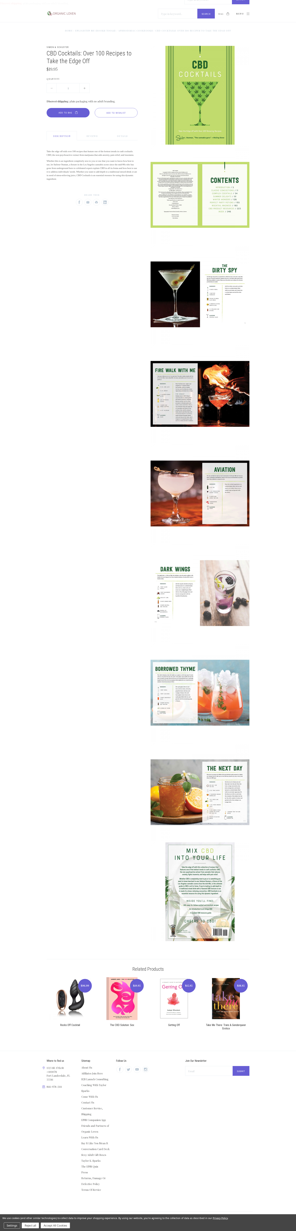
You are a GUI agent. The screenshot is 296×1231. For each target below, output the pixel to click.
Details (122, 136)
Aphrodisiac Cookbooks (135, 30)
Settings (12, 1225)
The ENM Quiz (89, 1166)
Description (62, 136)
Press (84, 1172)
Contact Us (87, 1102)
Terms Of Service (91, 1189)
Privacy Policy (220, 1218)
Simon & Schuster (58, 47)
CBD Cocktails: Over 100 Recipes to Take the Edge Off (193, 30)
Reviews (92, 136)
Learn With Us (89, 1137)
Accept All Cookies (55, 1225)
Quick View (70, 1000)
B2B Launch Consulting (94, 1079)
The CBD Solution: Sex (122, 1025)
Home (69, 30)
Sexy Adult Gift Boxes (93, 1155)
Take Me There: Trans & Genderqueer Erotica (226, 1026)
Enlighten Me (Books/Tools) (95, 30)
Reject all (30, 1225)
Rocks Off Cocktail (70, 1025)
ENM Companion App (93, 1120)
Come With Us (89, 1096)
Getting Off (174, 1025)
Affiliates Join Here (92, 1073)
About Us (86, 1067)
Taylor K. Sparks (91, 1160)
